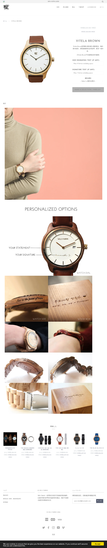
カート (102, 7)
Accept (97, 543)
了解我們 (81, 7)
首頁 (58, 7)
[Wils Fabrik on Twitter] (43, 528)
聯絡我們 (5, 495)
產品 (73, 7)
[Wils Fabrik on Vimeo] (63, 528)
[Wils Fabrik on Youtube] (58, 528)
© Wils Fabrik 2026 (53, 512)
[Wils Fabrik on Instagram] (53, 528)
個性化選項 (88, 78)
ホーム (5, 21)
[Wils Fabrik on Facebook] (48, 528)
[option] (36, 60)
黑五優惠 (65, 7)
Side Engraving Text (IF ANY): (86, 60)
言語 (53, 534)
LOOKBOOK (92, 7)
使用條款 (5, 502)
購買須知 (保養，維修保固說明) (12, 498)
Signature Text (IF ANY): (83, 69)
